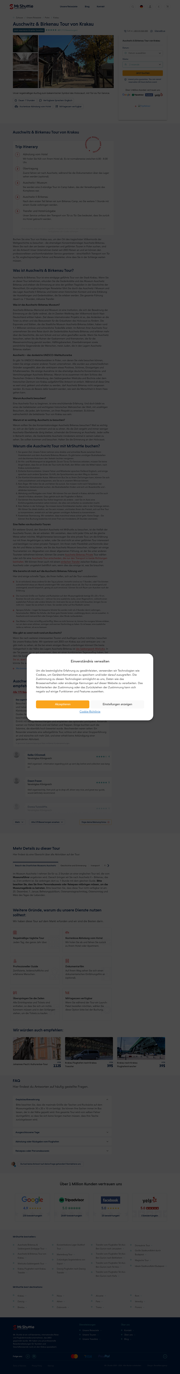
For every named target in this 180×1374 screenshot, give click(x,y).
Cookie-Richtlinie (90, 711)
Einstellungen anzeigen (117, 704)
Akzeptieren (62, 704)
